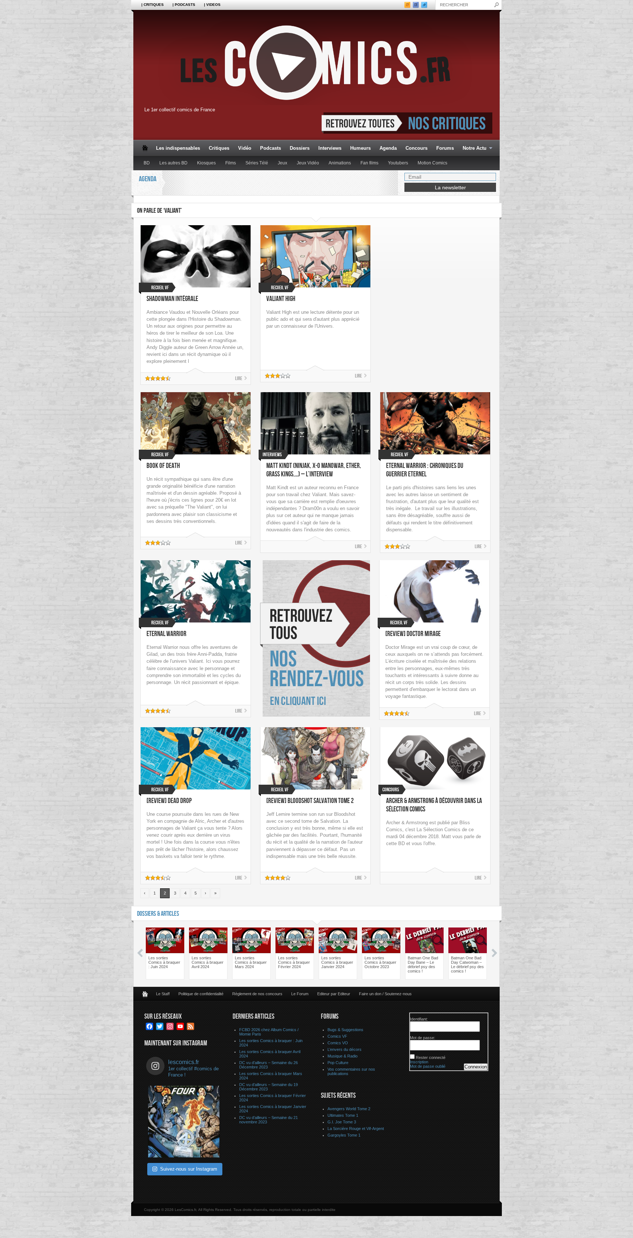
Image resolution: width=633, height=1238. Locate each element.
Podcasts (270, 148)
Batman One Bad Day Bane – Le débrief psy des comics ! (423, 964)
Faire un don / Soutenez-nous (385, 994)
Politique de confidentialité (200, 994)
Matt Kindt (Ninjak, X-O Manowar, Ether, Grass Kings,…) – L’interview (313, 470)
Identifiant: (419, 1019)
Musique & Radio (342, 1056)
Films (230, 163)
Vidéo (244, 148)
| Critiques (152, 5)
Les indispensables (178, 148)
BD (147, 163)
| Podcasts (184, 5)
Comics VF (337, 1036)
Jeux (282, 163)
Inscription (419, 1062)
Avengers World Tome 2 (348, 1109)
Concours (416, 148)
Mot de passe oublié (427, 1066)
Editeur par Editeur (333, 994)
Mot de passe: (422, 1038)
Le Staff (163, 994)
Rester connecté (430, 1057)
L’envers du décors (344, 1049)
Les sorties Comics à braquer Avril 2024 (207, 962)
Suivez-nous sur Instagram (188, 1169)
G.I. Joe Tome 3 (341, 1122)
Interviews (329, 148)
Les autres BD (173, 163)
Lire (238, 378)
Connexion (475, 1067)
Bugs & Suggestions (345, 1029)
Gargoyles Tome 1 (343, 1135)
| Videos (212, 5)
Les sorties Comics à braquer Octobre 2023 (380, 962)
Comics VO (337, 1043)
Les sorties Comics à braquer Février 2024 (294, 962)
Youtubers (398, 163)
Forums (445, 148)
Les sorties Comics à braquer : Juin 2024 (164, 962)
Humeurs (360, 148)
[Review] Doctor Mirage (413, 634)
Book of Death (163, 466)
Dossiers (300, 148)
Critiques (219, 148)
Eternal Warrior (166, 634)
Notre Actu (472, 148)
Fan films (369, 163)
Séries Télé (256, 163)
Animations (340, 163)
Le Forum (299, 994)
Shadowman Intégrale (172, 299)
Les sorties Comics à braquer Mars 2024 (251, 962)
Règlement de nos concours (257, 994)
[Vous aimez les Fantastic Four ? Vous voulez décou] (184, 1121)
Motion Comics (432, 163)
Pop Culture (337, 1062)
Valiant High (280, 299)
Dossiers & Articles (158, 914)
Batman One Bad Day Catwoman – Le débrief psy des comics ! (467, 964)
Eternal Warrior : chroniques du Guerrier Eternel (424, 470)
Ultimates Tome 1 (342, 1115)
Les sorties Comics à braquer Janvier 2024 (337, 962)
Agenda (388, 148)
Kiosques (206, 163)
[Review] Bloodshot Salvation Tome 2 (310, 801)
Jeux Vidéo (308, 163)
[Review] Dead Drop (169, 801)
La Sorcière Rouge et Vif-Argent (355, 1128)
